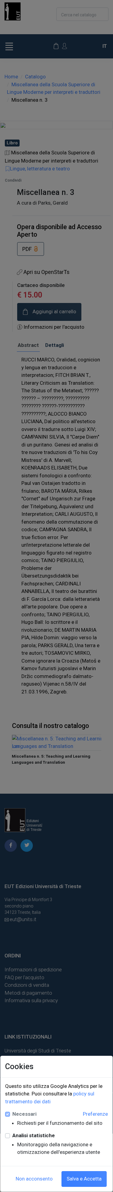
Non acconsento (34, 1179)
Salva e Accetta (84, 1179)
